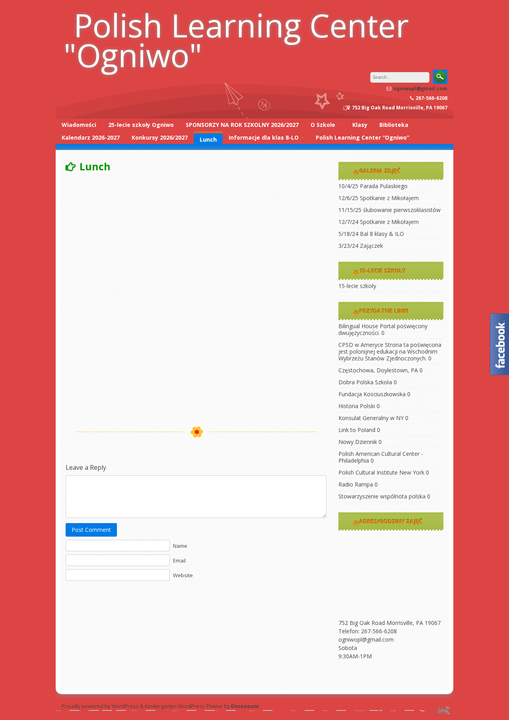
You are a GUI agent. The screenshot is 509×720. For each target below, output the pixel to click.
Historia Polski (356, 406)
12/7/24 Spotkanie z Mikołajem (378, 222)
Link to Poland (356, 430)
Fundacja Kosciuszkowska (372, 394)
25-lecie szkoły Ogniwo (141, 124)
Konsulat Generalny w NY (371, 418)
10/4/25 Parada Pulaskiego (373, 186)
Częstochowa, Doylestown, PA (378, 370)
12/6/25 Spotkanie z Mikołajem (378, 198)
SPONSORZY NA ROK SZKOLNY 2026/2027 (242, 124)
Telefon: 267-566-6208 (367, 631)
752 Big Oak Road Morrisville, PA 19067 (389, 623)
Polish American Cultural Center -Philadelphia (380, 457)
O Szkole (323, 124)
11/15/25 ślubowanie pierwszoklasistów (389, 210)
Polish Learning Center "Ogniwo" (236, 39)
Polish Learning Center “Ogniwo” (362, 137)
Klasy (359, 124)
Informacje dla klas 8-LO (264, 137)
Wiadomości (79, 124)
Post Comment (91, 529)
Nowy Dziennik (357, 442)
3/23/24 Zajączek (360, 245)
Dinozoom (245, 706)
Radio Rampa (355, 484)
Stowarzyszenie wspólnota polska (381, 496)
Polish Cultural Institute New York (381, 472)
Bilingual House (358, 326)
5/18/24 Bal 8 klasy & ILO (371, 233)
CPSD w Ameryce (360, 344)
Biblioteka (393, 124)
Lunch (208, 139)
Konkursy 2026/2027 (160, 137)
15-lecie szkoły (357, 286)
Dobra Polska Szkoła (365, 382)
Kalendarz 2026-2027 (91, 137)
